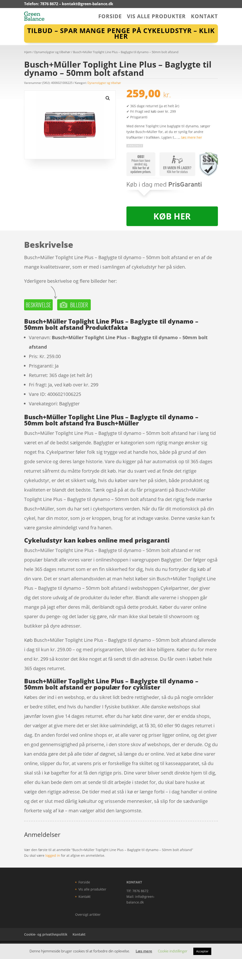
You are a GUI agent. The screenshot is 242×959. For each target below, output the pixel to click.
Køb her (172, 216)
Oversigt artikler (88, 914)
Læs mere (144, 951)
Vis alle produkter (156, 17)
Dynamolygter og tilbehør (52, 52)
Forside (110, 17)
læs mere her (191, 137)
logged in (52, 855)
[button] (108, 98)
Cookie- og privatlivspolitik (45, 934)
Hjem (28, 52)
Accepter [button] (202, 951)
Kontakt (204, 17)
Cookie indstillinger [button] (172, 951)
